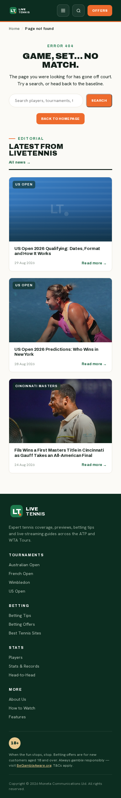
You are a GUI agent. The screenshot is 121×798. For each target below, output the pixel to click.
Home (14, 29)
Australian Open (24, 564)
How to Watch (22, 708)
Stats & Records (24, 666)
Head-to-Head (22, 675)
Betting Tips (20, 615)
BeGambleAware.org (34, 765)
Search (99, 100)
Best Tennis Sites (25, 633)
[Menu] (63, 10)
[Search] (78, 10)
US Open (17, 591)
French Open (21, 573)
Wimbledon (19, 582)
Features (17, 716)
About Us (17, 699)
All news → (20, 162)
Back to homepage (60, 118)
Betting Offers (22, 624)
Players (16, 657)
